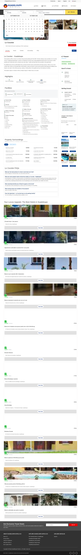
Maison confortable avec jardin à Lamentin (14, 510)
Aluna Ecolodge (8, 405)
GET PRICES (71, 12)
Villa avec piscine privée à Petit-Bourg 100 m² (14, 483)
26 (22, 28)
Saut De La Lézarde (35, 178)
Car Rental (55, 5)
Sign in (59, 1)
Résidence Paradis (8, 431)
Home (36, 5)
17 (17, 26)
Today (7, 35)
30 (14, 31)
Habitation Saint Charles (64, 133)
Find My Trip (52, 1)
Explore (55, 536)
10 (17, 23)
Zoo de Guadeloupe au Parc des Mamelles (30, 181)
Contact (74, 5)
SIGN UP (73, 524)
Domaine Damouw (8, 352)
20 (6, 28)
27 (6, 31)
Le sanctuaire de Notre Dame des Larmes (22, 179)
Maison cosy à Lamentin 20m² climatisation (14, 274)
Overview (7, 50)
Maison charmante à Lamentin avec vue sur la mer (15, 300)
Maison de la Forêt (52, 178)
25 (20, 28)
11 (20, 23)
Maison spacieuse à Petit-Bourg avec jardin (14, 457)
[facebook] (71, 553)
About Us (5, 536)
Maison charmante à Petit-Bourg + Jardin (72, 148)
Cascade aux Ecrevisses (44, 178)
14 (9, 26)
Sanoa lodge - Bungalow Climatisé (72, 162)
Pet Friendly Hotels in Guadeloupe (36, 536)
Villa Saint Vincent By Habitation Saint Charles (64, 148)
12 (22, 23)
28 (9, 31)
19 (22, 26)
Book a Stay (72, 45)
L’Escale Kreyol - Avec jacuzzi (11, 221)
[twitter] (74, 553)
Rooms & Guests (40, 11)
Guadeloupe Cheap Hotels (34, 542)
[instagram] (76, 553)
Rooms (14, 50)
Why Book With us (7, 542)
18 (20, 26)
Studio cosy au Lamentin (72, 133)
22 (11, 28)
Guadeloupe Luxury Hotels (34, 540)
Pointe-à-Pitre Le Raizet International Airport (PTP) (68, 95)
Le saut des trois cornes (9, 179)
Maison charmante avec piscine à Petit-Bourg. (64, 162)
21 (9, 28)
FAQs (38, 50)
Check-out (22, 11)
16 (14, 26)
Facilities (22, 50)
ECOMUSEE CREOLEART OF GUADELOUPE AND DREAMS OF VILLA (43, 179)
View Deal (65, 136)
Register (65, 1)
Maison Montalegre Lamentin (11, 378)
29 (11, 31)
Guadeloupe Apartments (34, 544)
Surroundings (30, 50)
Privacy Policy (6, 538)
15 (11, 26)
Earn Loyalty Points (7, 544)
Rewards (65, 5)
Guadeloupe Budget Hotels (34, 538)
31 (42, 31)
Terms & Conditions (7, 540)
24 (17, 28)
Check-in (6, 11)
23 (14, 28)
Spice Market (41, 181)
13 (6, 26)
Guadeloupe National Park (16, 181)
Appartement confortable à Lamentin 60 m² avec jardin (16, 247)
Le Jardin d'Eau (8, 181)
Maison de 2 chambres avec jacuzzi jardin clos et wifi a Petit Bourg (19, 326)
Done (42, 35)
